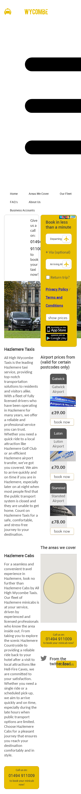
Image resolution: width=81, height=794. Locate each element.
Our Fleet (66, 193)
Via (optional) (58, 252)
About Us (34, 202)
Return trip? (60, 278)
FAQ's (14, 202)
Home (14, 193)
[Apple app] (57, 329)
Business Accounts (22, 210)
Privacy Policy (57, 289)
